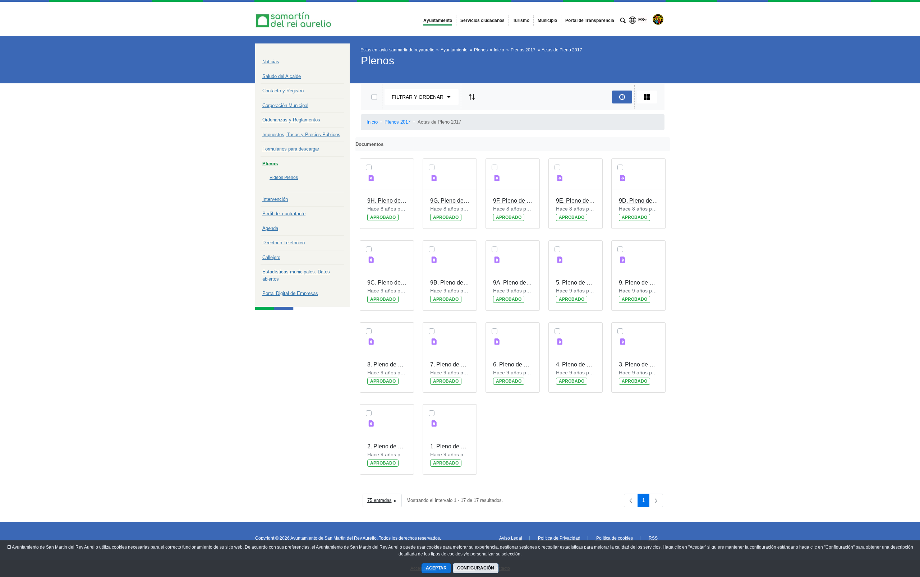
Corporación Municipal (285, 105)
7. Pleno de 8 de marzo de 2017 (449, 364)
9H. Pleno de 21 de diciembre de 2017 (386, 201)
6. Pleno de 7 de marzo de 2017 (512, 364)
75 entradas (384, 502)
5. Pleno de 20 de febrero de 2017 (575, 283)
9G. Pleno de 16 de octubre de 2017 (449, 201)
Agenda (270, 228)
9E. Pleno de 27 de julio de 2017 (575, 201)
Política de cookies (614, 538)
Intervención (275, 199)
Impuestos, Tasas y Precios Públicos (301, 134)
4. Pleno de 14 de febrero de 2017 (575, 364)
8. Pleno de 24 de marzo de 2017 (386, 364)
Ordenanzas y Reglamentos (291, 120)
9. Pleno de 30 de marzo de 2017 (638, 283)
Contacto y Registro (283, 90)
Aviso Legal (510, 538)
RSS (653, 538)
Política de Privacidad (558, 538)
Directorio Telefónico (283, 242)
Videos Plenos (284, 177)
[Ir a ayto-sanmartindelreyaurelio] (294, 19)
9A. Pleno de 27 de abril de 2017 (512, 283)
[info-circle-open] (622, 97)
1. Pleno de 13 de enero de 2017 (449, 446)
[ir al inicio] (891, 534)
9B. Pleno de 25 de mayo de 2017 (449, 283)
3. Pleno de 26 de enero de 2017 (638, 364)
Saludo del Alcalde (281, 76)
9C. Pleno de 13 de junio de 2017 (386, 283)
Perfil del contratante (283, 213)
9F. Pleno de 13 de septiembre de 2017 (512, 201)
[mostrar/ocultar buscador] (623, 21)
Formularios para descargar (290, 149)
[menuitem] (438, 20)
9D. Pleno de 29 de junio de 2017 (638, 201)
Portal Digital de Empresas (290, 293)
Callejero (271, 257)
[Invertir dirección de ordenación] (472, 97)
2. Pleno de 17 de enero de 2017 (386, 446)
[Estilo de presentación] (647, 97)
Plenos (270, 163)
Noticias (270, 61)
